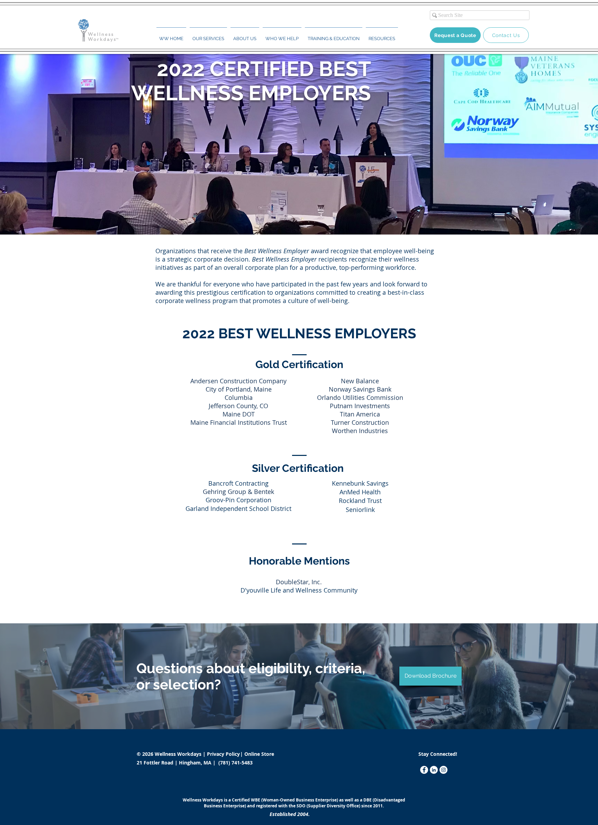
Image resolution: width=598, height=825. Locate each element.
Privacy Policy (224, 754)
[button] (208, 35)
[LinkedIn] (434, 770)
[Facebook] (424, 770)
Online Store (259, 754)
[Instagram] (443, 770)
